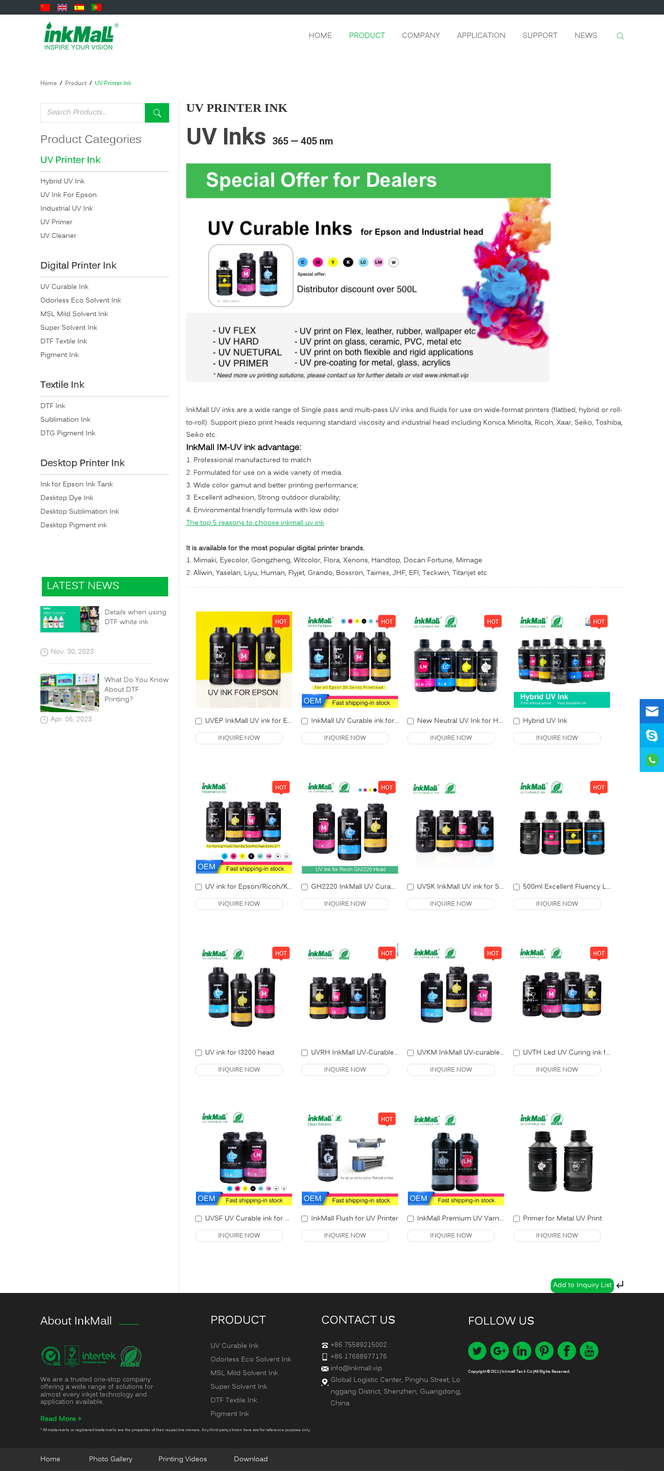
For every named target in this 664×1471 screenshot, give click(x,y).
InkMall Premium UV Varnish (462, 1219)
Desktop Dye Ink (66, 498)
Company (421, 36)
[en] (63, 7)
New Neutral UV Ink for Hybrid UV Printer (482, 721)
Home (320, 36)
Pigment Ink (59, 355)
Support (540, 36)
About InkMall (76, 1321)
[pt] (97, 7)
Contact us (358, 1321)
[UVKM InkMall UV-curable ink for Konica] (456, 991)
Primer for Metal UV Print (562, 1219)
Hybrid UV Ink (545, 721)
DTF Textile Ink (63, 342)
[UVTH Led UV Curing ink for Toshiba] (562, 991)
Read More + (61, 1419)
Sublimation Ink (65, 420)
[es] (80, 7)
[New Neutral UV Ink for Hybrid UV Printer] (456, 659)
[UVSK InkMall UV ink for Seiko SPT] (456, 825)
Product (367, 36)
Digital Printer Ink (78, 266)
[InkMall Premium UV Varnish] (456, 1157)
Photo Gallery (110, 1459)
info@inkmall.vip (356, 1368)
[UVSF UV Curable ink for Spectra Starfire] (244, 1157)
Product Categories (90, 140)
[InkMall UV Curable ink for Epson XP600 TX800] (350, 659)
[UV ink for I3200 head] (244, 991)
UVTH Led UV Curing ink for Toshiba (581, 1053)
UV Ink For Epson (68, 195)
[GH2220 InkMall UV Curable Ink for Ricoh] (350, 825)
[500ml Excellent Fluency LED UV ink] (562, 825)
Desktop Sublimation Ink (79, 512)
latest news (83, 586)
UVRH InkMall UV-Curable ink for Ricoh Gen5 (383, 1053)
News (586, 36)
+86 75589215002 (359, 1345)
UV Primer (56, 222)
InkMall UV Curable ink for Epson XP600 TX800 (386, 721)
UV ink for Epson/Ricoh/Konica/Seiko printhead (282, 887)
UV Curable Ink (64, 287)
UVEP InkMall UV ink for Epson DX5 (262, 721)
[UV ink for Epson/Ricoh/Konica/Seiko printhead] (244, 825)
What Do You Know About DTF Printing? (137, 690)
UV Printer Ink (113, 83)
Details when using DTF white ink (135, 618)
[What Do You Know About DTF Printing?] (69, 693)
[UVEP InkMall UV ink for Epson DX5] (244, 659)
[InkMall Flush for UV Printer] (350, 1157)
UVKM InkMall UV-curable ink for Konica (481, 1053)
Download (251, 1459)
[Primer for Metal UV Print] (562, 1157)
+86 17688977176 (359, 1357)
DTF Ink (52, 406)
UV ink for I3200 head (239, 1053)
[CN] (46, 7)
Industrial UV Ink (66, 209)
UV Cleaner (58, 236)
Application (481, 36)
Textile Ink (62, 385)
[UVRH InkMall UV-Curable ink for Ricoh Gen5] (350, 991)
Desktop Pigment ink (73, 525)
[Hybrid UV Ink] (562, 659)
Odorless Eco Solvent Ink (80, 301)
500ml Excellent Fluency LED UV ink (580, 887)
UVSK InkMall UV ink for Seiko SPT (472, 887)
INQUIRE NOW (239, 738)
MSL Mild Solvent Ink (74, 314)
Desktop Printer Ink (82, 464)
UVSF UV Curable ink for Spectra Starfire (269, 1219)
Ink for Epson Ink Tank (76, 485)
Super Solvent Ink (68, 328)
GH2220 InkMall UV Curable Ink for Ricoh (377, 887)
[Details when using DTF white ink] (69, 622)
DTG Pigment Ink (67, 434)
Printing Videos (182, 1459)
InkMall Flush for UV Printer (354, 1219)
